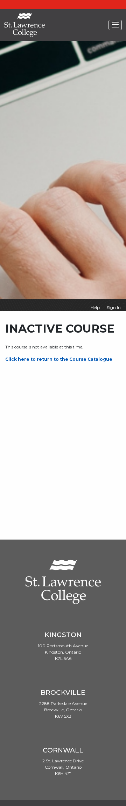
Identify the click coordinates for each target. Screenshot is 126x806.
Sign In (114, 307)
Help (95, 307)
